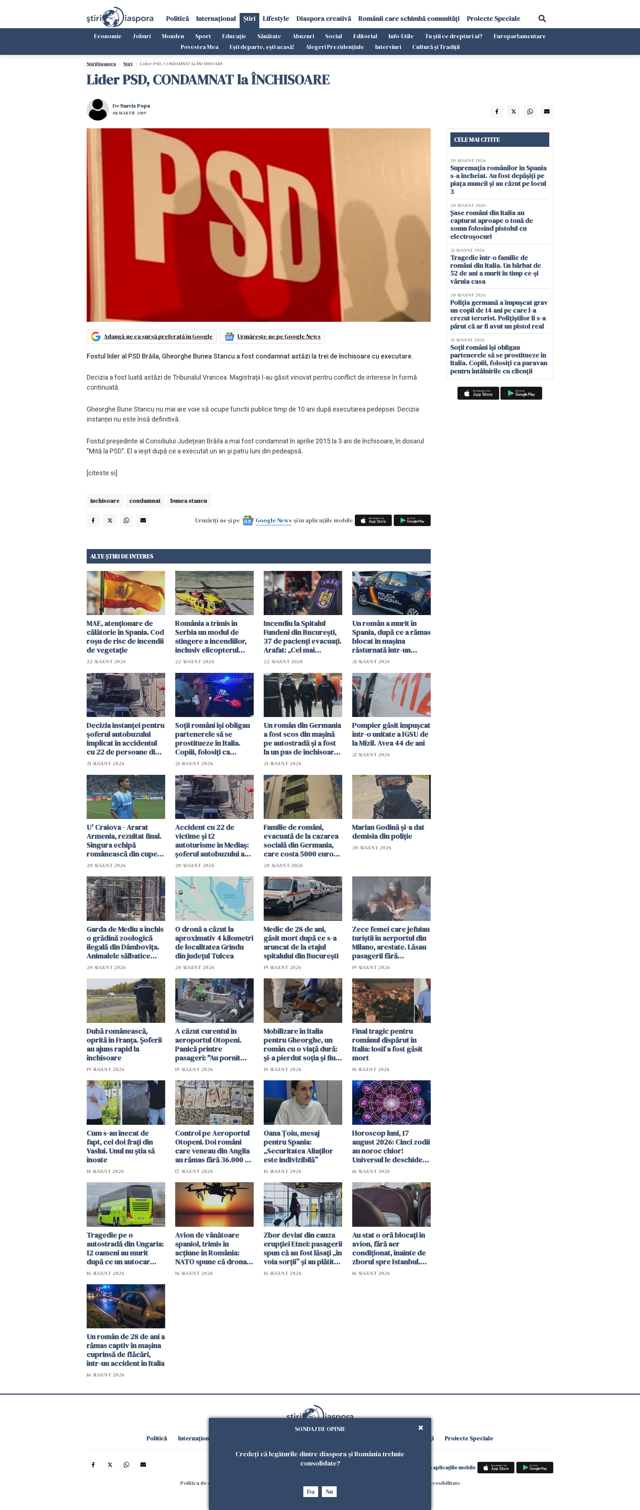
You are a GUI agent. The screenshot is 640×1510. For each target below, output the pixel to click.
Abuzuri (303, 36)
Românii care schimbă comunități (409, 18)
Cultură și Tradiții (436, 47)
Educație (234, 36)
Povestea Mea (200, 47)
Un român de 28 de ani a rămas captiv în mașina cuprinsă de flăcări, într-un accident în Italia (126, 1350)
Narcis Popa (135, 105)
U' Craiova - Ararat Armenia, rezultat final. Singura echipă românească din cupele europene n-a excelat (125, 840)
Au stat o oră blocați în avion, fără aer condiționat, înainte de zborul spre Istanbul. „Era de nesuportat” (389, 1248)
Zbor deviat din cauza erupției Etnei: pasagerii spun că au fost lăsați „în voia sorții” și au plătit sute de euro (303, 1248)
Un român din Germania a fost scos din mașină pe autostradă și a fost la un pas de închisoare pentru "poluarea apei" (302, 738)
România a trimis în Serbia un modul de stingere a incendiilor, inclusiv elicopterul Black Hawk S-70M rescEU (211, 636)
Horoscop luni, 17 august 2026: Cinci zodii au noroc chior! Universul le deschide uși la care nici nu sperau (391, 1146)
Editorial (365, 36)
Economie (107, 36)
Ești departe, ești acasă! (262, 47)
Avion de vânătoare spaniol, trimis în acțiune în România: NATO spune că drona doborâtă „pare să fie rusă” (211, 1248)
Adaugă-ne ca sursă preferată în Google (158, 336)
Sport (203, 36)
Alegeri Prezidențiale (335, 47)
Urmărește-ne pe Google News (279, 336)
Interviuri (388, 47)
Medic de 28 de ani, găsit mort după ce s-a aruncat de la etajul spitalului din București (301, 942)
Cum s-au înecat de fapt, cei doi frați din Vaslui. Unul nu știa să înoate (121, 1146)
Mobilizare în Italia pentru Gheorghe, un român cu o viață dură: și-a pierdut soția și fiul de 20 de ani (300, 1044)
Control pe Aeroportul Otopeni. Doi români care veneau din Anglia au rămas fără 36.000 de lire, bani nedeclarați (214, 1146)
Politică (177, 18)
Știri (249, 18)
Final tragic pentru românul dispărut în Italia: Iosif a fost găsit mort (387, 1044)
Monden (173, 36)
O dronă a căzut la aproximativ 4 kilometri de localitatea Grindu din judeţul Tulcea (214, 942)
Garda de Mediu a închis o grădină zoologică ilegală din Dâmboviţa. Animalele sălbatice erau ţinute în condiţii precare (125, 942)
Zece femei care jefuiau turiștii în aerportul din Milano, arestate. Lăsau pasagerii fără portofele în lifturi (391, 942)
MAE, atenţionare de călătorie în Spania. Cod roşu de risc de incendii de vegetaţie (125, 636)
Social (333, 36)
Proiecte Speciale (493, 18)
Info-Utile (401, 36)
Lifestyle (276, 18)
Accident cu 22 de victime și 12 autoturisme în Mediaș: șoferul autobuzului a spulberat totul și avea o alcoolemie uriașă (214, 840)
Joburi (142, 36)
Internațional (216, 18)
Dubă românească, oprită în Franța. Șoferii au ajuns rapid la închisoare (124, 1044)
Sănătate (269, 36)
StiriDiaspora (101, 64)
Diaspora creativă (324, 18)
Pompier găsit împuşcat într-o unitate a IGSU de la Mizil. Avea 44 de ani (391, 734)
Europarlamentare (520, 36)
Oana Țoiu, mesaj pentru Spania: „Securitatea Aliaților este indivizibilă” (298, 1146)
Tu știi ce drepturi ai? (454, 36)
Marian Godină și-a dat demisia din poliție (388, 831)
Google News (274, 520)
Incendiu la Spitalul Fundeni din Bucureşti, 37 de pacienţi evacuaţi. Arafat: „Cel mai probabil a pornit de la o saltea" (302, 636)
